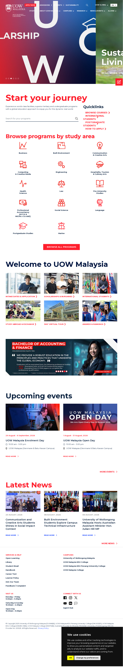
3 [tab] (11, 78)
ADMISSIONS (45, 5)
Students (57, 5)
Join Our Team (12, 582)
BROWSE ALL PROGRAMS (61, 247)
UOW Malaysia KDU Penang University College (84, 566)
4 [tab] (13, 78)
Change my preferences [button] (87, 658)
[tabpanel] (61, 42)
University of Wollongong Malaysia (79, 558)
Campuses (67, 11)
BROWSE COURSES (96, 112)
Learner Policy (12, 578)
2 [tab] (8, 78)
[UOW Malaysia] (15, 11)
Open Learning (12, 558)
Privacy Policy (43, 628)
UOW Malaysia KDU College (75, 562)
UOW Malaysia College (73, 570)
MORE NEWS (108, 543)
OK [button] (70, 658)
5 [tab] (15, 78)
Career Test (11, 574)
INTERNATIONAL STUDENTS (93, 117)
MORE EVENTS (107, 472)
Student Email (12, 566)
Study (32, 11)
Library (9, 562)
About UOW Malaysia (49, 11)
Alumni (111, 11)
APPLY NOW (30, 5)
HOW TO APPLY (94, 129)
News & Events (96, 11)
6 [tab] (18, 78)
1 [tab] (6, 78)
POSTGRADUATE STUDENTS (94, 124)
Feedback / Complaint (16, 586)
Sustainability (72, 5)
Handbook (10, 570)
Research (81, 11)
